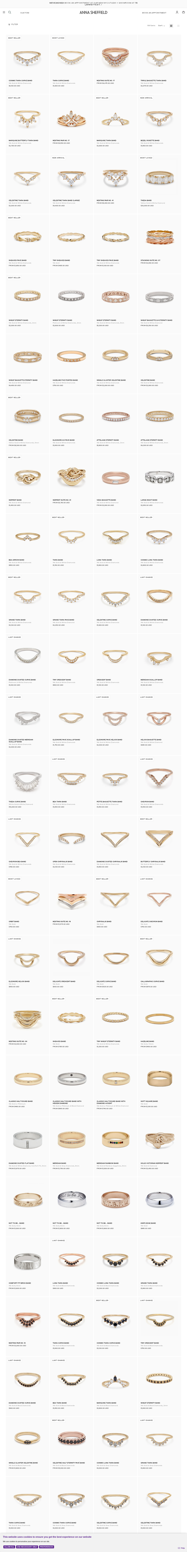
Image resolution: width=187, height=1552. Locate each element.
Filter (14, 24)
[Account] (177, 12)
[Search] (9, 12)
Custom (24, 13)
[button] (13, 57)
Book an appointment (154, 13)
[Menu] (4, 12)
